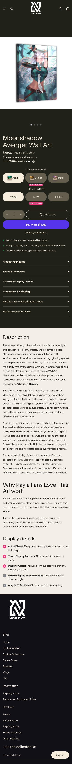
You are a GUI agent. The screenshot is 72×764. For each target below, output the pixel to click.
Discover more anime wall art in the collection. (28, 468)
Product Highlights (36, 261)
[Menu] (4, 9)
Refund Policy (10, 720)
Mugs (6, 672)
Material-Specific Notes (36, 311)
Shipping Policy (11, 693)
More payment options (36, 232)
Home (6, 642)
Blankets (7, 666)
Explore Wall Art (12, 648)
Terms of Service (12, 732)
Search (6, 714)
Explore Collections (13, 654)
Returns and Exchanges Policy (19, 699)
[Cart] (68, 9)
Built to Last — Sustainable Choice (36, 301)
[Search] (11, 9)
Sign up (60, 754)
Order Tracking (11, 738)
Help (5, 678)
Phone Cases (10, 660)
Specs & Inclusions (36, 271)
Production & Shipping (36, 291)
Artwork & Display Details (36, 281)
